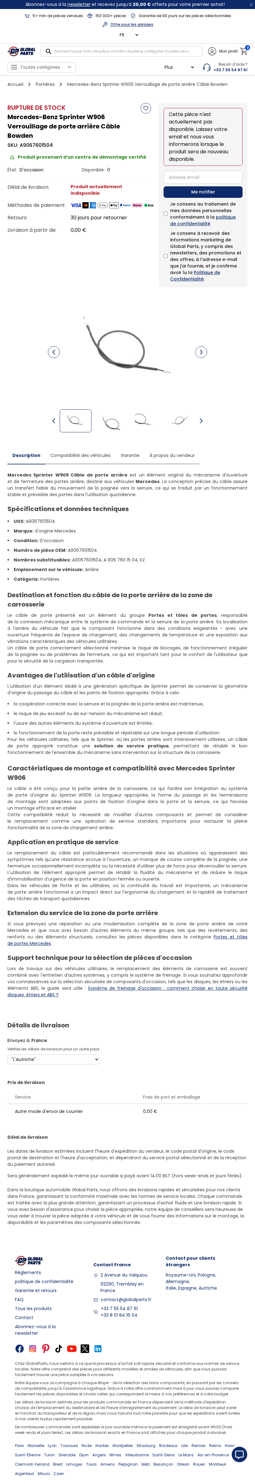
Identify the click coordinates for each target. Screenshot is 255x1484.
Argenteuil (24, 1473)
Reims (215, 1445)
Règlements (28, 1272)
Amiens (107, 1464)
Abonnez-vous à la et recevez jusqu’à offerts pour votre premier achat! (125, 4)
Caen (58, 1473)
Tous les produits (33, 1308)
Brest (58, 1464)
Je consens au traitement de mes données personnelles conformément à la (203, 214)
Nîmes (115, 1455)
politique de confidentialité (203, 220)
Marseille (36, 1445)
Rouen (199, 1464)
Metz (145, 1464)
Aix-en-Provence (213, 1455)
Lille (184, 1445)
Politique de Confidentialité (195, 275)
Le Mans (186, 1455)
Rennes (199, 1445)
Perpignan (128, 1464)
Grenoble (67, 1455)
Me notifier (203, 192)
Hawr (229, 1445)
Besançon (163, 1464)
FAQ (19, 1299)
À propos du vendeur (172, 455)
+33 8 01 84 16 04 (119, 1315)
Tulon (49, 1455)
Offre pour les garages (131, 24)
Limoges (74, 1464)
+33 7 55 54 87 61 (119, 1308)
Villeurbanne (137, 1455)
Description (26, 455)
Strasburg (146, 1445)
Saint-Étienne (27, 1455)
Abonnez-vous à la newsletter (35, 1330)
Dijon (84, 1455)
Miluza (44, 1473)
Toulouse (69, 1445)
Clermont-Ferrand (32, 1464)
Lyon (52, 1445)
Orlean (183, 1464)
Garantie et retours (36, 1290)
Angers (99, 1455)
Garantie (130, 455)
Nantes (102, 1445)
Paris (19, 1445)
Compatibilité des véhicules (80, 455)
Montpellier (123, 1445)
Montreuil (217, 1464)
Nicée (86, 1445)
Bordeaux (168, 1445)
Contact (24, 1317)
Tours (91, 1464)
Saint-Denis (163, 1455)
